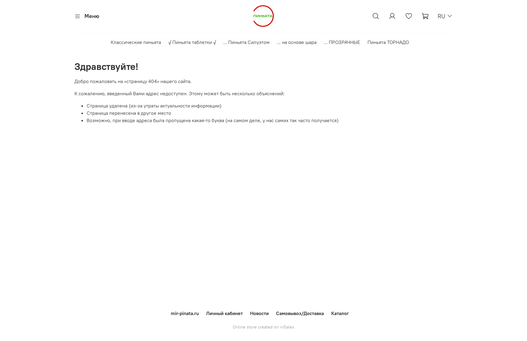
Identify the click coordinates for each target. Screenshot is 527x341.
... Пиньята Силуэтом (246, 42)
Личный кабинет (224, 313)
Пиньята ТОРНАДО (388, 42)
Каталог (340, 313)
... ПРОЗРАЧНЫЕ (342, 42)
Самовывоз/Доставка (300, 313)
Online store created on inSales (263, 327)
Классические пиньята (136, 42)
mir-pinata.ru (185, 313)
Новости (259, 313)
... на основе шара (297, 42)
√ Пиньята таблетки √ (192, 42)
